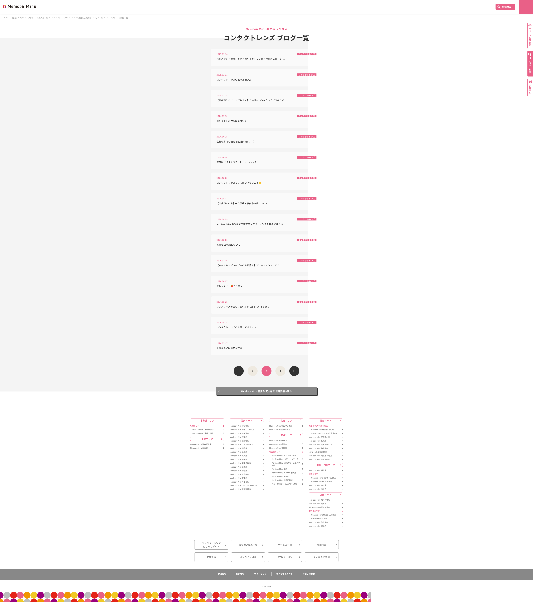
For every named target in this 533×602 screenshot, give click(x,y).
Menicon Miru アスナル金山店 (283, 473)
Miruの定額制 (530, 36)
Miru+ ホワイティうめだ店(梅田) (324, 433)
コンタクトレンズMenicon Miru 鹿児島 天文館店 (71, 18)
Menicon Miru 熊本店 (317, 503)
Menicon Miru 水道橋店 (239, 441)
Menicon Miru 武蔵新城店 (240, 489)
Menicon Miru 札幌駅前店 (202, 429)
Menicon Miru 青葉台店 (239, 482)
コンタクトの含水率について (232, 120)
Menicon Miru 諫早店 (317, 526)
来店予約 (211, 557)
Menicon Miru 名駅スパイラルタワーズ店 (286, 464)
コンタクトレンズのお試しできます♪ (236, 327)
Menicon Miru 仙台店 (199, 448)
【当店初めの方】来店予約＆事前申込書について (242, 203)
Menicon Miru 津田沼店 (239, 433)
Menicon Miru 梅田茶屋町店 (322, 429)
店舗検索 (506, 7)
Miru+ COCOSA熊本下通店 (319, 507)
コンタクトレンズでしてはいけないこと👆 (239, 182)
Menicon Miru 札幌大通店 (202, 433)
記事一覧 (99, 18)
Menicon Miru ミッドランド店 (283, 455)
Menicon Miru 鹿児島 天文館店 (323, 515)
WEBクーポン (285, 557)
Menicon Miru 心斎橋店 (318, 448)
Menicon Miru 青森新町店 (200, 444)
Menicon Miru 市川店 (238, 437)
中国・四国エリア (325, 465)
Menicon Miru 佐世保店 (318, 522)
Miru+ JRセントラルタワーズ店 (284, 484)
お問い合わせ (309, 573)
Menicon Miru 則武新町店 (282, 480)
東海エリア (286, 435)
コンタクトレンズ (307, 54)
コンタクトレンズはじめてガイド (211, 544)
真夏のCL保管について (228, 244)
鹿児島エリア (314, 511)
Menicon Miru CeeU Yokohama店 (243, 485)
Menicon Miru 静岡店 (278, 444)
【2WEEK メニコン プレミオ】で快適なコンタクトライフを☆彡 (250, 100)
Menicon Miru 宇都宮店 (239, 426)
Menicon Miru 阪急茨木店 (319, 437)
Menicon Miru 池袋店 (238, 459)
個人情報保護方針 (284, 573)
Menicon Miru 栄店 (279, 469)
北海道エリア (207, 420)
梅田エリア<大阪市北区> (319, 426)
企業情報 (222, 573)
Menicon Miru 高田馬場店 (240, 463)
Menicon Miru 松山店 (317, 489)
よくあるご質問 (322, 557)
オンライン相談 (248, 557)
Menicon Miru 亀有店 (238, 456)
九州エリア (326, 494)
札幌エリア (194, 426)
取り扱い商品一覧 (248, 544)
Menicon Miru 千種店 (280, 476)
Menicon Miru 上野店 (238, 452)
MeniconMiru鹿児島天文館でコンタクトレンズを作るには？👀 (250, 224)
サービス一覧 (285, 544)
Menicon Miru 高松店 (317, 485)
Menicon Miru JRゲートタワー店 (284, 459)
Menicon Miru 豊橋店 (278, 448)
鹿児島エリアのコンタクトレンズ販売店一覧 (30, 18)
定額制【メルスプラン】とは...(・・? (236, 162)
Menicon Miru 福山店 (317, 470)
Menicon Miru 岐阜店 (278, 440)
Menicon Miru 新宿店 (238, 471)
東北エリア (207, 439)
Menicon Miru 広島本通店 (321, 481)
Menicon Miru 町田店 (238, 478)
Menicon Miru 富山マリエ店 (280, 426)
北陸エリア (286, 420)
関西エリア (326, 420)
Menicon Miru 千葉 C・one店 (242, 429)
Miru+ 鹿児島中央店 (319, 518)
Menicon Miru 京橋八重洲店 (241, 444)
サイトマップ (260, 573)
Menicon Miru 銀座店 (238, 448)
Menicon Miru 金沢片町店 (279, 429)
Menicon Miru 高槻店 (317, 441)
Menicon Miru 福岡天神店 (319, 500)
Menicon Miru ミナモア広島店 (323, 478)
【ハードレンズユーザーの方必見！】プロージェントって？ (248, 265)
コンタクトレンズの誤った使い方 (234, 79)
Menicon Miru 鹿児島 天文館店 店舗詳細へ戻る (266, 391)
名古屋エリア (274, 452)
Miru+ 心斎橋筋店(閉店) (318, 452)
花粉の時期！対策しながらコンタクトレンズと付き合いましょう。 (251, 59)
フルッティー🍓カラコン (230, 286)
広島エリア (313, 474)
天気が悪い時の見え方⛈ (229, 347)
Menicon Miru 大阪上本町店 (320, 456)
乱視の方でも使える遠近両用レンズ (235, 141)
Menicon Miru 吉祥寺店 (239, 474)
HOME (5, 18)
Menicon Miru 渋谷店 (238, 467)
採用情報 (240, 573)
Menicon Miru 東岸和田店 (319, 459)
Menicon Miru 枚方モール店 (320, 444)
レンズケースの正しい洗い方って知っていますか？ (243, 306)
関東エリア (247, 420)
